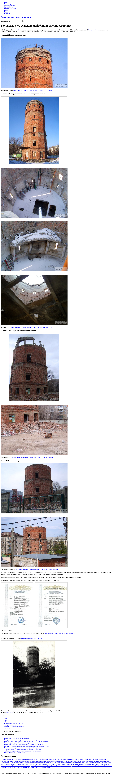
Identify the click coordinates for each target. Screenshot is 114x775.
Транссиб (4, 767)
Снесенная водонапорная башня (14, 726)
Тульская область (12, 767)
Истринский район (72, 761)
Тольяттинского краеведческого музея (32, 638)
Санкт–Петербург (56, 766)
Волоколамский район (92, 759)
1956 (5, 720)
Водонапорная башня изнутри (13, 723)
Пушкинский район (93, 764)
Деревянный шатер (36, 761)
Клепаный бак (5, 762)
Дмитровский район (48, 761)
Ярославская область (45, 767)
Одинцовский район (25, 764)
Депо (28, 761)
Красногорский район (17, 762)
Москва (52, 762)
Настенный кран (105, 762)
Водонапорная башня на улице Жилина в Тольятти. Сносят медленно (37, 569)
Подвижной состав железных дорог (76, 764)
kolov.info (16, 30)
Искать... (3, 21)
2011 (5, 722)
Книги (6, 12)
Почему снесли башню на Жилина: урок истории (59, 633)
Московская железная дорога (63, 762)
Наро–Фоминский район (92, 762)
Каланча (80, 761)
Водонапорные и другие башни (16, 17)
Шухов (36, 767)
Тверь (110, 766)
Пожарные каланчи (10, 8)
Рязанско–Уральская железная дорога (23, 766)
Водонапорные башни (11, 4)
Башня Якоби (5, 759)
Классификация (104, 761)
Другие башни (8, 7)
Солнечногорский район (90, 766)
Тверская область (103, 766)
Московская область (78, 762)
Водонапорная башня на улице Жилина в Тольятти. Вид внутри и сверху (30, 327)
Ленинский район (44, 762)
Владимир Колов (93, 30)
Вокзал (82, 759)
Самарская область (10, 725)
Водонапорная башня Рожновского (50, 759)
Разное (6, 10)
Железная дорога (60, 761)
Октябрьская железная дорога (41, 764)
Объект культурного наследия (10, 764)
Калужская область (89, 761)
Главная (6, 2)
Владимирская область (32, 759)
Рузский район (104, 764)
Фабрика (31, 767)
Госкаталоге (9, 712)
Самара (37, 766)
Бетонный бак (13, 759)
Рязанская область (6, 766)
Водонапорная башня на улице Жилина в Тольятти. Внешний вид (33, 90)
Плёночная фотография (57, 764)
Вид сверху (21, 759)
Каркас (97, 761)
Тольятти (7, 728)
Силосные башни (9, 5)
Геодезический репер (20, 761)
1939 (5, 718)
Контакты (7, 13)
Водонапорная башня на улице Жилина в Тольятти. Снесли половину (32, 457)
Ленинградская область (31, 762)
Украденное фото (22, 767)
